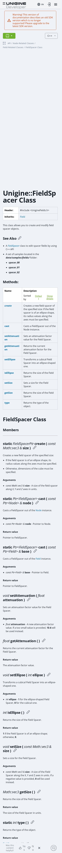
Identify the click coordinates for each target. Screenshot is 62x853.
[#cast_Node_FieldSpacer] (37, 503)
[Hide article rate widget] (39, 848)
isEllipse (9, 372)
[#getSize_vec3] (39, 792)
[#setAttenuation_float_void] (28, 600)
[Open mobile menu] (56, 4)
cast (6, 326)
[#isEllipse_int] (28, 712)
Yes (24, 848)
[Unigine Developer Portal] (14, 5)
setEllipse (9, 359)
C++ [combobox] (49, 35)
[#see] (19, 238)
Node (39, 510)
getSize (8, 392)
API (9, 43)
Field (22, 216)
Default (38, 297)
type (7, 402)
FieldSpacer (13, 245)
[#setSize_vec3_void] (15, 751)
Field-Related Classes (13, 47)
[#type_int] (32, 822)
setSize (8, 382)
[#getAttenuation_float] (43, 641)
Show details (49, 297)
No (33, 848)
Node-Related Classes (23, 43)
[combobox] (40, 4)
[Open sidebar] (9, 36)
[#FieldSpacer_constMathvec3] (34, 448)
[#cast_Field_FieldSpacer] (35, 551)
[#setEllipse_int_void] (48, 675)
